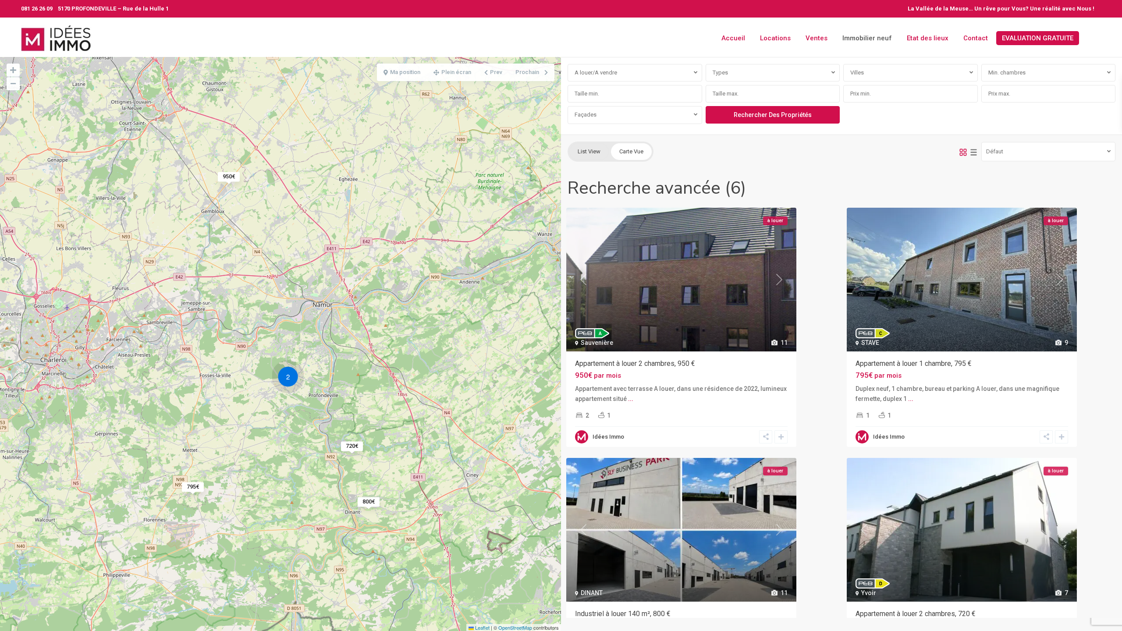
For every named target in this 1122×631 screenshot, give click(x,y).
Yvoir (868, 592)
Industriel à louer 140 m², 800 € (623, 614)
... (630, 398)
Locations (775, 38)
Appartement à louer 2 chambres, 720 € (916, 614)
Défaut (994, 151)
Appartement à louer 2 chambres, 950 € (635, 363)
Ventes (816, 38)
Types (720, 72)
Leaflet (482, 627)
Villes (857, 72)
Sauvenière (597, 342)
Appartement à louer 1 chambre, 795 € (914, 363)
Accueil (733, 38)
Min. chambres (1007, 72)
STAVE (870, 342)
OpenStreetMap (515, 627)
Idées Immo (608, 436)
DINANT (592, 592)
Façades (586, 114)
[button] (290, 378)
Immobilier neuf (867, 38)
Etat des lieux (927, 38)
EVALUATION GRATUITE (1037, 38)
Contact (975, 38)
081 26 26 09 (37, 8)
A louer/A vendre (596, 72)
